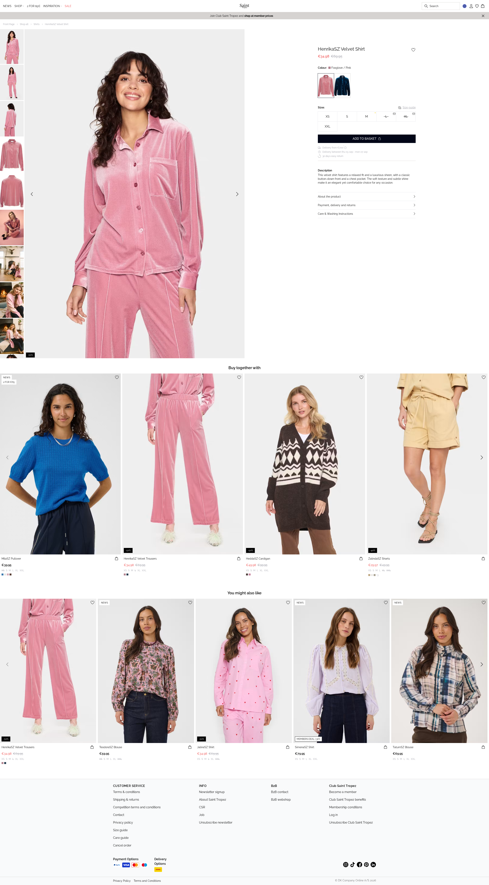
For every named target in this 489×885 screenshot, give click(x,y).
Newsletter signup (212, 792)
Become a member (343, 792)
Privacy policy (123, 822)
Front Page (9, 24)
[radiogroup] (367, 121)
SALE (68, 6)
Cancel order (122, 845)
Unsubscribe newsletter (215, 822)
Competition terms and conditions (137, 807)
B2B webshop (281, 799)
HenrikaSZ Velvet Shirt (56, 24)
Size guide (409, 107)
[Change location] (464, 6)
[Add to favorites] (413, 50)
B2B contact (279, 792)
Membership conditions (345, 807)
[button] (367, 196)
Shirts (37, 24)
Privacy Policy (122, 880)
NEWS (7, 6)
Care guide (121, 838)
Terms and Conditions (147, 880)
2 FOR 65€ (33, 6)
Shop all (24, 24)
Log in (333, 815)
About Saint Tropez (212, 799)
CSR (202, 807)
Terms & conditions (126, 792)
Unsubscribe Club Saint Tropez (351, 822)
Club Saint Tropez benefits (347, 799)
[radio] (327, 116)
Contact (118, 815)
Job (201, 815)
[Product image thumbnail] (12, 46)
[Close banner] (483, 16)
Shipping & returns (126, 799)
